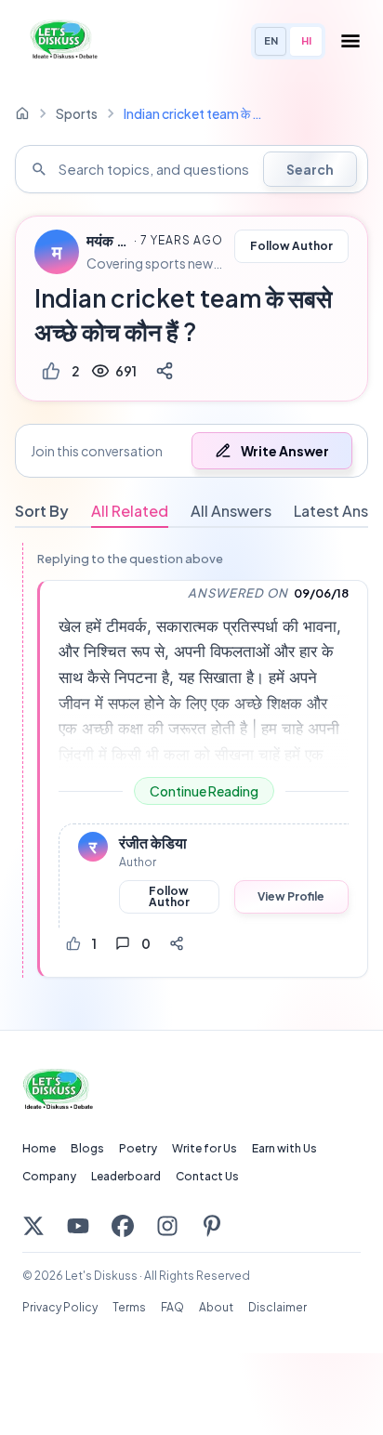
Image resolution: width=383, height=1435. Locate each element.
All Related (129, 510)
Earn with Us (284, 1148)
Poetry (138, 1148)
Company (49, 1176)
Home (39, 1148)
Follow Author (291, 246)
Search (310, 169)
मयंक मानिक (107, 240)
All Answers (231, 510)
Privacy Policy (60, 1307)
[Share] (164, 371)
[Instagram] (167, 1226)
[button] (191, 451)
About (216, 1307)
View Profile (291, 896)
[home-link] (22, 113)
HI (306, 40)
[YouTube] (78, 1226)
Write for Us (204, 1148)
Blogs (87, 1148)
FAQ (172, 1307)
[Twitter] (33, 1226)
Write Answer (285, 450)
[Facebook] (123, 1226)
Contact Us (207, 1176)
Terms (129, 1307)
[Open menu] (350, 41)
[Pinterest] (212, 1226)
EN (271, 40)
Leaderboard (126, 1176)
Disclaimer (277, 1307)
